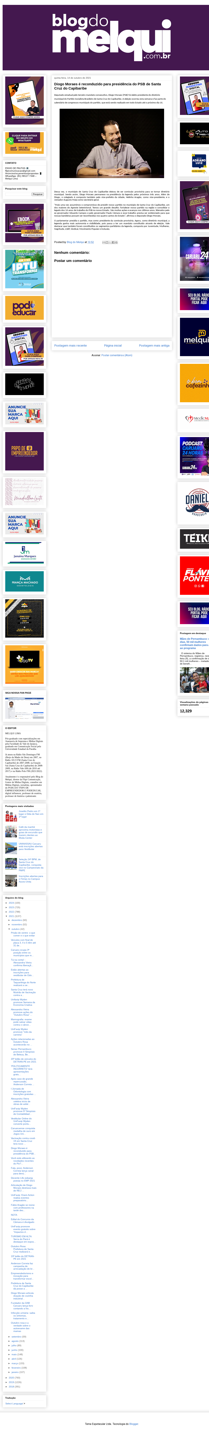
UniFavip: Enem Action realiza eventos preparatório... (22, 1198)
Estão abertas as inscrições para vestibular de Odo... (22, 972)
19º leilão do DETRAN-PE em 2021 (22, 1257)
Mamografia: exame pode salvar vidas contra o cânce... (21, 1022)
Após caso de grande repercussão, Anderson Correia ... (22, 1081)
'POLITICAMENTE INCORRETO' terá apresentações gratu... (21, 1070)
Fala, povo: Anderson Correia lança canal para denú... (22, 1171)
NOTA (14, 1215)
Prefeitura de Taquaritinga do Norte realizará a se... (23, 982)
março (15, 1363)
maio (14, 1354)
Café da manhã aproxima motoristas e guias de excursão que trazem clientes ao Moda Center (30, 832)
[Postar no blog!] (107, 242)
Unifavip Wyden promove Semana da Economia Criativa (23, 1002)
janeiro (15, 1372)
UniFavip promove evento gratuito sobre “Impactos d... (23, 1229)
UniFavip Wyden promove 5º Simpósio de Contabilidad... (23, 1111)
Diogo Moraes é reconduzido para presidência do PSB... (23, 1151)
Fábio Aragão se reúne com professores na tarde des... (23, 1208)
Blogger (133, 1424)
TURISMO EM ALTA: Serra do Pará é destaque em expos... (23, 1239)
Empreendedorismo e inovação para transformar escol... (22, 1276)
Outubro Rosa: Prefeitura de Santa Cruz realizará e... (22, 1249)
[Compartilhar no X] (110, 242)
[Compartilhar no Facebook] (113, 242)
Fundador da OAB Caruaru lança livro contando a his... (22, 1306)
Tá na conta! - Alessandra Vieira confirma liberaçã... (22, 962)
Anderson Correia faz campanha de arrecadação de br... (22, 1266)
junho (15, 1350)
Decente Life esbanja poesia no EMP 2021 (23, 1179)
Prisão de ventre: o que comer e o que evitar (23, 934)
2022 (12, 911)
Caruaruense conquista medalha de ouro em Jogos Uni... (23, 1131)
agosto (15, 1341)
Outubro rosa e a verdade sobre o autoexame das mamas (20, 1326)
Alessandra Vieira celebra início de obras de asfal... (20, 1101)
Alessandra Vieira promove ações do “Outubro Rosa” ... (22, 1012)
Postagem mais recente (70, 345)
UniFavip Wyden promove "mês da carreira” (21, 1032)
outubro (16, 929)
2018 (12, 1386)
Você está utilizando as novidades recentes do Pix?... (23, 1161)
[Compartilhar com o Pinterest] (116, 242)
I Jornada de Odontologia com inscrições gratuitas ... (23, 1091)
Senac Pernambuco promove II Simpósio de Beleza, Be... (23, 1052)
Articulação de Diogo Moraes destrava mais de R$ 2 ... (23, 1188)
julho (14, 1345)
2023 (12, 907)
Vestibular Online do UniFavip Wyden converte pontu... (21, 1121)
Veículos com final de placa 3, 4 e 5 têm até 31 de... (23, 943)
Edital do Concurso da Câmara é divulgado (22, 1220)
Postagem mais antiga (154, 345)
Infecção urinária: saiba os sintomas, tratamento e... (23, 1316)
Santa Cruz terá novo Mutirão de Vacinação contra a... (23, 992)
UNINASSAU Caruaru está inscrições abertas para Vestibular (31, 846)
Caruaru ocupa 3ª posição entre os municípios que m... (22, 953)
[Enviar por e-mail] (103, 242)
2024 (12, 903)
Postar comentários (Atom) (116, 355)
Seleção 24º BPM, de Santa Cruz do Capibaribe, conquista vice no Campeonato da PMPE (31, 865)
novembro (17, 924)
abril (14, 1358)
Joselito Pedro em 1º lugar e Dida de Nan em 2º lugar (31, 814)
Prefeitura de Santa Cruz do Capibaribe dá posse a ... (22, 1286)
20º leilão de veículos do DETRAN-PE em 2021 (23, 1060)
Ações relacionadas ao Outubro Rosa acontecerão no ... (22, 1042)
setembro (17, 1336)
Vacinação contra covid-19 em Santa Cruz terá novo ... (23, 1141)
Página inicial (113, 345)
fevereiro (16, 1367)
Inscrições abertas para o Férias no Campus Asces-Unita (31, 879)
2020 (12, 1377)
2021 (12, 916)
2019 (12, 1382)
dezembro (17, 920)
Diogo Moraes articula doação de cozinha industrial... (22, 1296)
